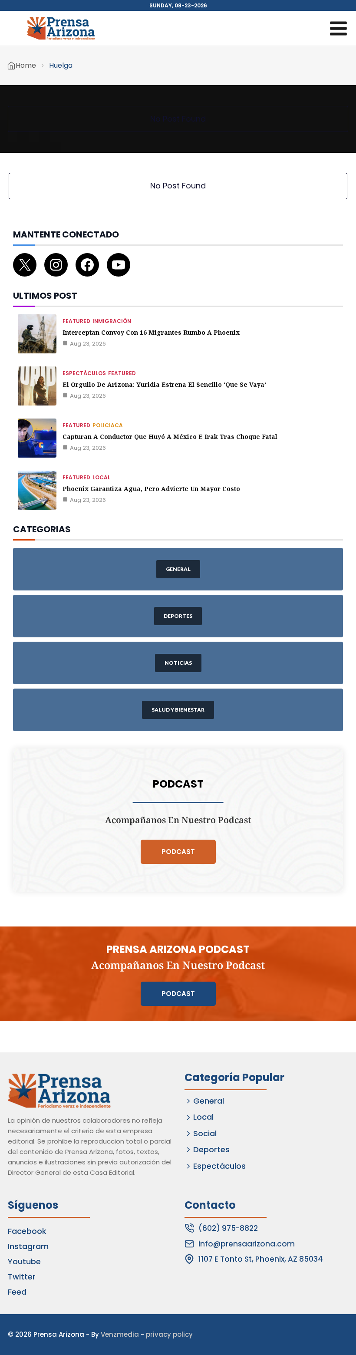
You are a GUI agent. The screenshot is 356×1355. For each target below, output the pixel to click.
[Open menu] (338, 28)
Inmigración (111, 321)
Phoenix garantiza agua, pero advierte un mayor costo (151, 489)
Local (101, 477)
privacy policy (169, 1334)
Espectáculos (84, 373)
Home (26, 65)
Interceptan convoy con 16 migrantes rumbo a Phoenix (151, 332)
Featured (76, 321)
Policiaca (107, 425)
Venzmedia (120, 1334)
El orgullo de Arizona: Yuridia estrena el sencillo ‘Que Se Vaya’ (164, 384)
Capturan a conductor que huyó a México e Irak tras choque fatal (170, 436)
